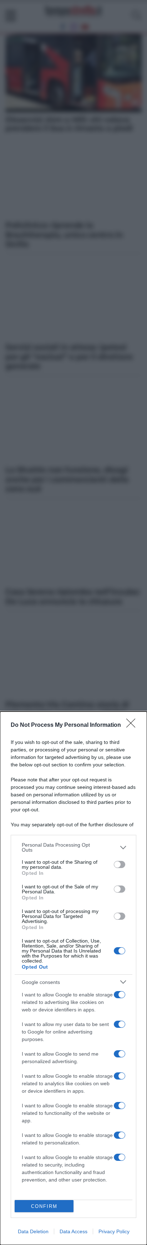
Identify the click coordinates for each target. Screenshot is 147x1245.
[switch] (119, 864)
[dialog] (73, 978)
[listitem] (73, 847)
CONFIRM (44, 1206)
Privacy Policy (114, 1231)
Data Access (73, 1231)
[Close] (133, 725)
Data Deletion (33, 1231)
